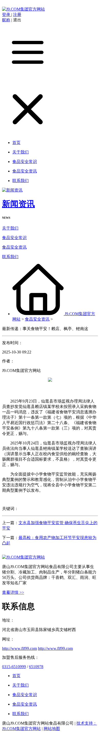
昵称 (6, 20)
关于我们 (10, 228)
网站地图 (52, 728)
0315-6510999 (14, 666)
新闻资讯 (18, 203)
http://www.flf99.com (19, 648)
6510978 (36, 666)
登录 (6, 14)
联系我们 (10, 256)
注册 (17, 14)
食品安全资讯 (14, 247)
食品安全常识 (14, 237)
